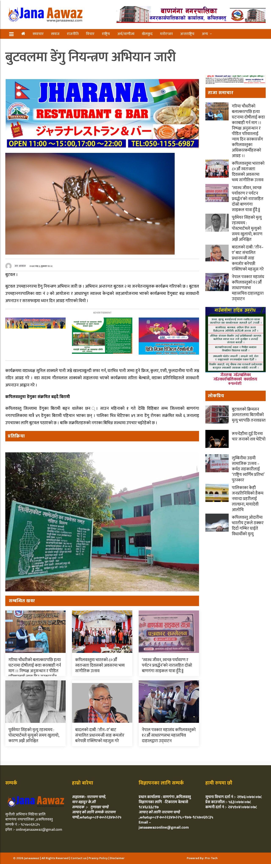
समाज (55, 34)
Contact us (79, 858)
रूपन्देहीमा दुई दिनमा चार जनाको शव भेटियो (248, 436)
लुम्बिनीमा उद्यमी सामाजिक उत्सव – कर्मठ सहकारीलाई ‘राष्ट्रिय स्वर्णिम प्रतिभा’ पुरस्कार (248, 469)
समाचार (38, 34)
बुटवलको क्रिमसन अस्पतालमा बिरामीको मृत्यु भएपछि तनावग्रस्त (248, 415)
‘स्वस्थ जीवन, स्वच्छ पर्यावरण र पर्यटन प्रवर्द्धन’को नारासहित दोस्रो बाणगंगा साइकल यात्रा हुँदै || (167, 665)
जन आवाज (20, 265)
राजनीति (73, 34)
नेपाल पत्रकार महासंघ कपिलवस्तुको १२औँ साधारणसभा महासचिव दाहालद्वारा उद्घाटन (169, 735)
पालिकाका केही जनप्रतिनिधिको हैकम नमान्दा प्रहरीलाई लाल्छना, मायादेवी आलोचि (247, 498)
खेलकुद (147, 34)
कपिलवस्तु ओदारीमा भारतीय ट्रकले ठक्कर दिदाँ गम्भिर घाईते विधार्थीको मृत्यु (248, 526)
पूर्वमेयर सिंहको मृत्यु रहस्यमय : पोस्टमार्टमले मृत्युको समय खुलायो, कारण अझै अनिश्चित (33, 735)
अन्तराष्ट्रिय (187, 34)
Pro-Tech (211, 858)
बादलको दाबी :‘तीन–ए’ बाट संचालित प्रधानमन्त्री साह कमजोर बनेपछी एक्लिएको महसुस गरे (99, 735)
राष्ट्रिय (106, 34)
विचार (90, 34)
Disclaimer (117, 858)
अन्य (205, 34)
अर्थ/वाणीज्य (125, 34)
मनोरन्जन (166, 34)
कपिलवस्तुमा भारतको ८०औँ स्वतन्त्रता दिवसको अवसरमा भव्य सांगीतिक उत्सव (100, 665)
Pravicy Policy (98, 858)
